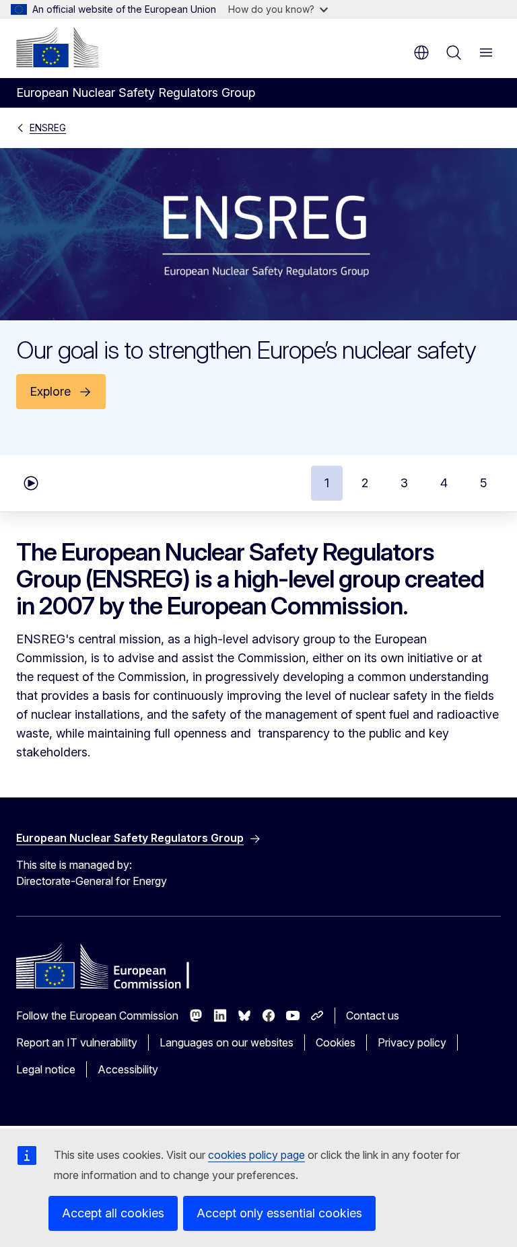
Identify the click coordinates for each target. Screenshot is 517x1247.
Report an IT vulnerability (76, 1042)
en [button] (421, 52)
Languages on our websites (227, 1042)
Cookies (335, 1042)
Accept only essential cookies (279, 1213)
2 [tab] (364, 483)
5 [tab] (483, 483)
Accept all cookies (113, 1213)
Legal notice (45, 1069)
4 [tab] (444, 483)
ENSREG (48, 127)
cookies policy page (256, 1155)
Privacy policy (412, 1042)
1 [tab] (326, 483)
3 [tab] (404, 483)
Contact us (372, 1015)
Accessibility (128, 1069)
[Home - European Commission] (57, 47)
